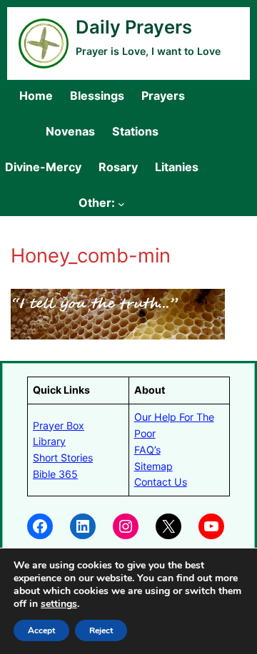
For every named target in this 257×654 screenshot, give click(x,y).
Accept (41, 630)
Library (49, 441)
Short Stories (63, 457)
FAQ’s (147, 450)
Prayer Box (58, 425)
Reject (101, 630)
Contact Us (160, 482)
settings (59, 604)
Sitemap (153, 466)
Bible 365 (55, 474)
